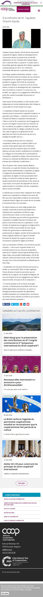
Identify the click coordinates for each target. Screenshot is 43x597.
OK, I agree (5, 593)
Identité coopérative (11, 516)
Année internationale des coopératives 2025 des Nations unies (20, 504)
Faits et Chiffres (9, 508)
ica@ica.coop (7, 549)
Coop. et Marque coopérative (14, 520)
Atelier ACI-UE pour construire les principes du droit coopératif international (21, 467)
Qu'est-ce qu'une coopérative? (14, 499)
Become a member (23, 9)
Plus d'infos (28, 589)
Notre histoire (9, 512)
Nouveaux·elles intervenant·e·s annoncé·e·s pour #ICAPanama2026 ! (19, 382)
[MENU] (39, 11)
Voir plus (21, 483)
